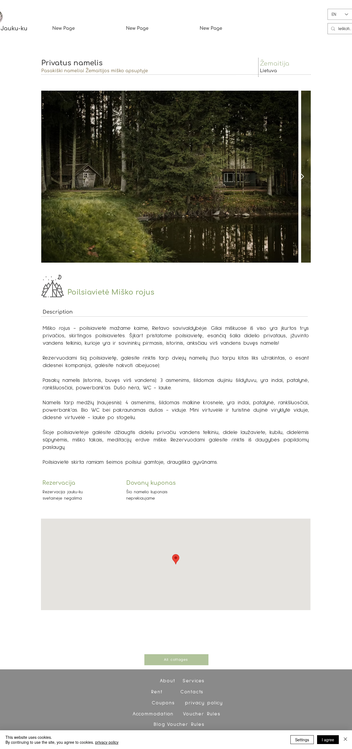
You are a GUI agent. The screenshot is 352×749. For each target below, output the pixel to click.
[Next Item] (301, 176)
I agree (328, 739)
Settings (302, 739)
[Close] (345, 740)
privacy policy (107, 742)
